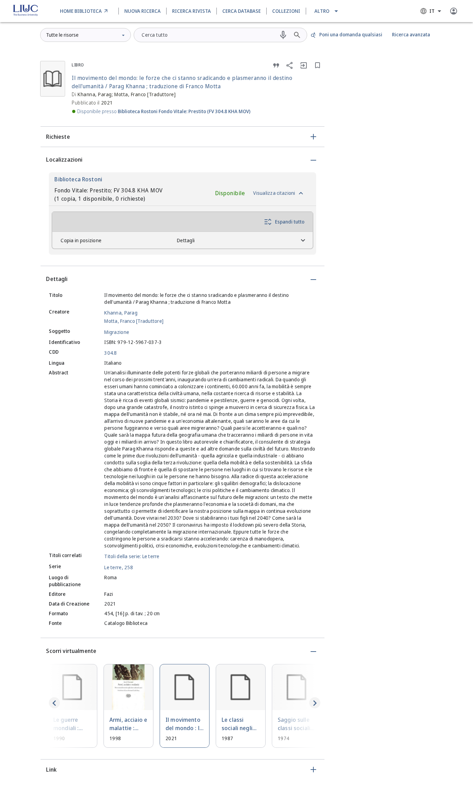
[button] (327, 11)
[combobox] (430, 11)
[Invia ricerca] (297, 35)
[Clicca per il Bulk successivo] (314, 702)
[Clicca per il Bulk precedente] (54, 702)
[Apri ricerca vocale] (283, 35)
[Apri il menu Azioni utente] (454, 11)
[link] (85, 11)
